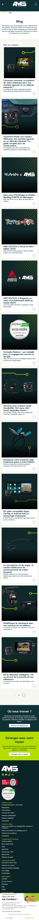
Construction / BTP (7, 852)
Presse (4, 889)
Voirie (3, 847)
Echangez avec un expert (19, 754)
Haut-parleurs (6, 810)
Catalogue (5, 884)
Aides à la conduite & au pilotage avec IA (14, 830)
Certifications (6, 873)
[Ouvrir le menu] (35, 4)
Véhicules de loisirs (7, 857)
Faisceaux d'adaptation (9, 815)
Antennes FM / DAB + (8, 813)
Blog (3, 887)
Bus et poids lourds (7, 844)
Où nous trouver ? (7, 881)
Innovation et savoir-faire (9, 862)
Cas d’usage (5, 870)
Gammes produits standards (10, 868)
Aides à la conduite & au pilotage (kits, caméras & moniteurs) (17, 827)
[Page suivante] (23, 695)
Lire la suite (19, 71)
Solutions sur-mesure (8, 865)
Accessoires (5, 821)
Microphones (5, 807)
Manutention (5, 854)
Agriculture (5, 849)
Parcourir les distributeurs (19, 726)
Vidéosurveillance (7, 841)
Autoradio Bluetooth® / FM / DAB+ (12, 805)
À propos (4, 879)
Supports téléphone (8, 818)
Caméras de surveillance (9, 833)
